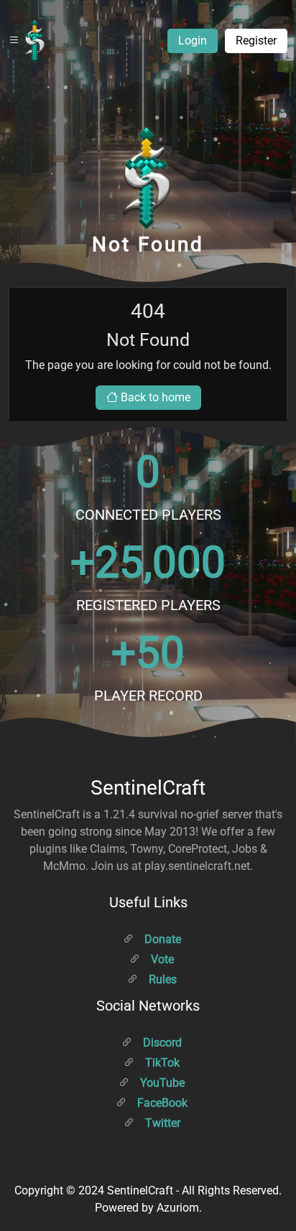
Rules (161, 979)
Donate (161, 939)
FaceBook (161, 1103)
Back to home (154, 397)
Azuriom (178, 1207)
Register (256, 40)
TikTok (161, 1062)
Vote (161, 959)
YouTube (161, 1083)
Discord (161, 1042)
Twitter (161, 1123)
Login (192, 40)
